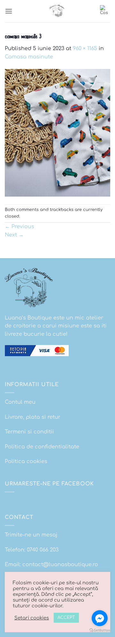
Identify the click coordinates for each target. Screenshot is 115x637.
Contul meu (20, 402)
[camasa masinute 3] (57, 132)
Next (14, 235)
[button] (8, 11)
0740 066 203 (42, 550)
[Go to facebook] (100, 618)
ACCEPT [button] (66, 617)
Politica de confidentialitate (42, 447)
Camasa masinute (29, 57)
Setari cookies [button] (31, 617)
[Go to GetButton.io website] (99, 630)
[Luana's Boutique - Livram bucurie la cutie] (57, 11)
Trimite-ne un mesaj (31, 535)
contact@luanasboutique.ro (60, 564)
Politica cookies (26, 461)
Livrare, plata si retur (32, 417)
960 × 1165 (85, 48)
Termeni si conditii (29, 432)
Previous (19, 226)
